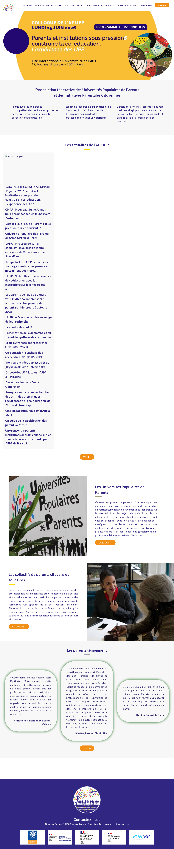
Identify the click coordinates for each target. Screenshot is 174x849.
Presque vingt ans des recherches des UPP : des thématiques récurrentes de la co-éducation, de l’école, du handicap (27, 398)
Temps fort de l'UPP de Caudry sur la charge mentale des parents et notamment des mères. (28, 266)
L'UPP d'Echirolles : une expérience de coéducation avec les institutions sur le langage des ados (28, 282)
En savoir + (105, 542)
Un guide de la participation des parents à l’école (26, 423)
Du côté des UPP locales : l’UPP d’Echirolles (25, 374)
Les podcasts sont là (18, 327)
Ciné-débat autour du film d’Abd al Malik (28, 413)
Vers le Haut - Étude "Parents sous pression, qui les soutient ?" (28, 226)
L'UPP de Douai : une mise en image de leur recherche (28, 319)
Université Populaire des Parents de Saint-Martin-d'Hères (27, 236)
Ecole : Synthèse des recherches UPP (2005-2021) (26, 345)
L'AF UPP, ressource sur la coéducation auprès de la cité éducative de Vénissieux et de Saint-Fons (25, 250)
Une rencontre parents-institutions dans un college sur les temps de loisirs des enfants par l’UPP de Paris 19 (28, 437)
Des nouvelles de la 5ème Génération (22, 384)
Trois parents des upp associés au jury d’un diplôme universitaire (27, 364)
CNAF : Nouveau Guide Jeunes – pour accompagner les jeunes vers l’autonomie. (27, 214)
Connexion (162, 5)
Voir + (87, 457)
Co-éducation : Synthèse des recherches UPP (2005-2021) (24, 355)
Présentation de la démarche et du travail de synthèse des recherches (28, 335)
